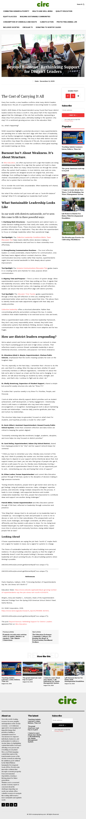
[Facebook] (68, 96)
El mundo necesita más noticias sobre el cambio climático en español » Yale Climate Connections (15, 637)
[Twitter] (73, 96)
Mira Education (21, 624)
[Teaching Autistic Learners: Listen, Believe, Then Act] (73, 137)
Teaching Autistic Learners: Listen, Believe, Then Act (72, 148)
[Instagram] (7, 804)
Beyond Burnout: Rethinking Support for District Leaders (30, 621)
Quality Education (43, 62)
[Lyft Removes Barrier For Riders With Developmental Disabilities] (73, 204)
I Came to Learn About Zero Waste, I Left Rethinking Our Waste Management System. (73, 192)
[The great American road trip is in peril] (73, 159)
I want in (72, 115)
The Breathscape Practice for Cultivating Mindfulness (73, 238)
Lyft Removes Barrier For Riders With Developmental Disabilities (72, 216)
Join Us (61, 725)
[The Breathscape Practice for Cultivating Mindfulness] (73, 228)
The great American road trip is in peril (73, 169)
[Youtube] (15, 804)
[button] (81, 4)
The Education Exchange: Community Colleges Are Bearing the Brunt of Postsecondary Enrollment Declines (42, 638)
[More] (78, 96)
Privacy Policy (68, 121)
